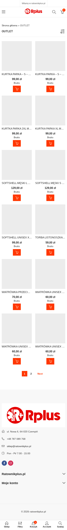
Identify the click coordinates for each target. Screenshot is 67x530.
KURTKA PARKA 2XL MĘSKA (19, 128)
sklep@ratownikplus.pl (19, 446)
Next (40, 373)
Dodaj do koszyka (17, 89)
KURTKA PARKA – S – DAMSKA (20, 74)
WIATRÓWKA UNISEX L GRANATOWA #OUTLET (30, 346)
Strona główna (9, 25)
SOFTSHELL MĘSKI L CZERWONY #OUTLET (28, 183)
